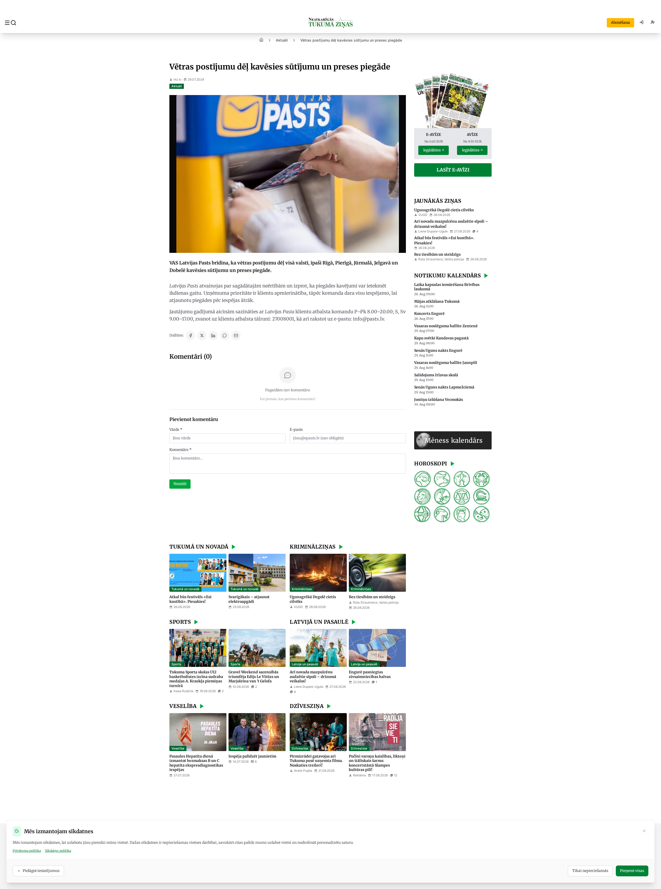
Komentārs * (180, 449)
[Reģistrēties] (653, 23)
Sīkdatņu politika (58, 851)
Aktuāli (282, 40)
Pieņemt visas (632, 870)
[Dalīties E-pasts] (236, 335)
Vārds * (175, 429)
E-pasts (296, 429)
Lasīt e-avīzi (453, 170)
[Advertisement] (288, 516)
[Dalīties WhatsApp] (224, 335)
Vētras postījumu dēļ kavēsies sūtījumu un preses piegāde (351, 40)
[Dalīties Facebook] (190, 335)
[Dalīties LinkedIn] (213, 335)
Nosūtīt (180, 483)
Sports (176, 664)
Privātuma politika (27, 851)
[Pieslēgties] (641, 23)
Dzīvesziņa (300, 748)
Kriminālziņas (302, 589)
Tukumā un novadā (185, 589)
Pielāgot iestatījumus (41, 870)
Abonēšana (620, 22)
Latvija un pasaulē (305, 664)
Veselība (177, 748)
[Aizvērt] (644, 831)
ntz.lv (178, 79)
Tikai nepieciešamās (590, 870)
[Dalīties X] (202, 335)
